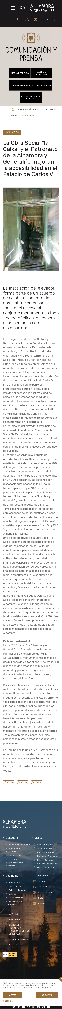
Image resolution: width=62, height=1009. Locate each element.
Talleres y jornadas (18, 890)
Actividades (14, 882)
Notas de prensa (20, 73)
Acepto (12, 995)
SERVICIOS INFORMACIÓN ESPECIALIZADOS (31, 85)
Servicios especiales (47, 863)
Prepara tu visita (45, 860)
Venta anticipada (45, 844)
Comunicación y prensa (29, 109)
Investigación (15, 855)
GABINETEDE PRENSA (41, 73)
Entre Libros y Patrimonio (14, 903)
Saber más (8, 1001)
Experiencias (15, 886)
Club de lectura (16, 898)
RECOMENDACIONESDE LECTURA (30, 97)
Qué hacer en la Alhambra (14, 864)
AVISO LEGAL (14, 919)
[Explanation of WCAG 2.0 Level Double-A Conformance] (16, 954)
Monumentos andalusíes (13, 850)
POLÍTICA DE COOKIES (18, 939)
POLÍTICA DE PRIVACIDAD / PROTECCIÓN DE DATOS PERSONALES (19, 929)
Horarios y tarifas (45, 852)
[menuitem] (46, 19)
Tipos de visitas (44, 848)
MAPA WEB (13, 914)
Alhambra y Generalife (19, 844)
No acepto (47, 995)
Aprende (13, 859)
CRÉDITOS (12, 945)
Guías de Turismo (45, 867)
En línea (12, 894)
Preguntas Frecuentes (48, 856)
